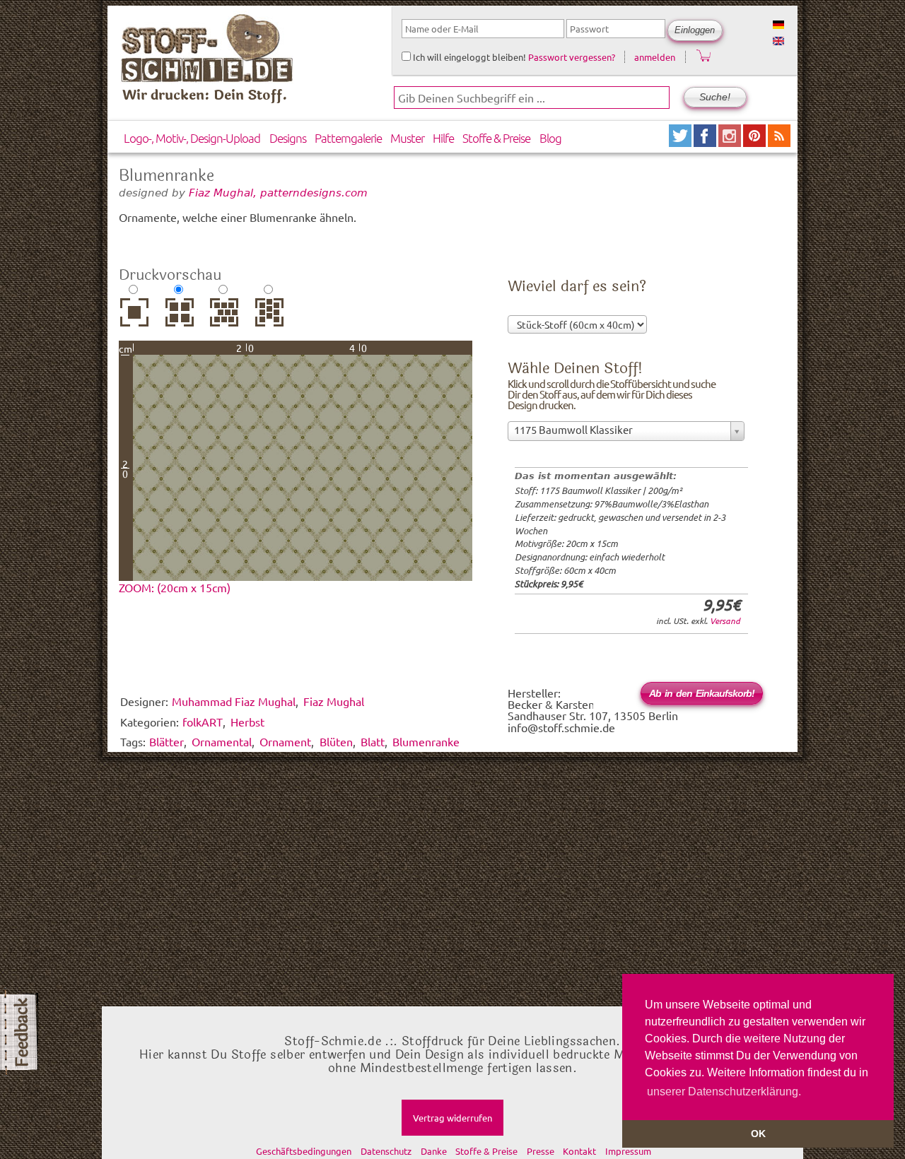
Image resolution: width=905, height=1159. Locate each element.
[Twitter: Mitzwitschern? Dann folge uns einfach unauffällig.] (681, 141)
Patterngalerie (348, 138)
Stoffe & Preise (496, 138)
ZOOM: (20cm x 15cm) (174, 587)
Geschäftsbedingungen (303, 1151)
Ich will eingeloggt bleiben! (468, 57)
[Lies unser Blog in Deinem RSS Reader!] (779, 141)
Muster (407, 138)
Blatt (373, 741)
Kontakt (579, 1151)
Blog (550, 138)
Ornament (285, 741)
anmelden (654, 57)
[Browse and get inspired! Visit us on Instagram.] (730, 141)
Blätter (166, 741)
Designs (287, 138)
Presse (540, 1151)
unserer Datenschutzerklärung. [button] (724, 1092)
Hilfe (443, 138)
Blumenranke (426, 741)
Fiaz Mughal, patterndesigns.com (278, 193)
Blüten (336, 741)
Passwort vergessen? (571, 57)
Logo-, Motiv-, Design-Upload (192, 138)
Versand (725, 620)
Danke (434, 1151)
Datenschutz (386, 1151)
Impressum (628, 1151)
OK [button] (758, 1133)
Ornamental (222, 741)
